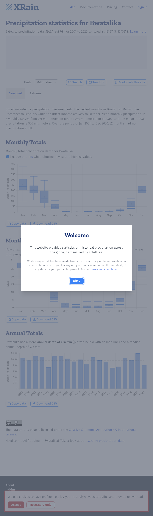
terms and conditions (104, 269)
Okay (76, 281)
